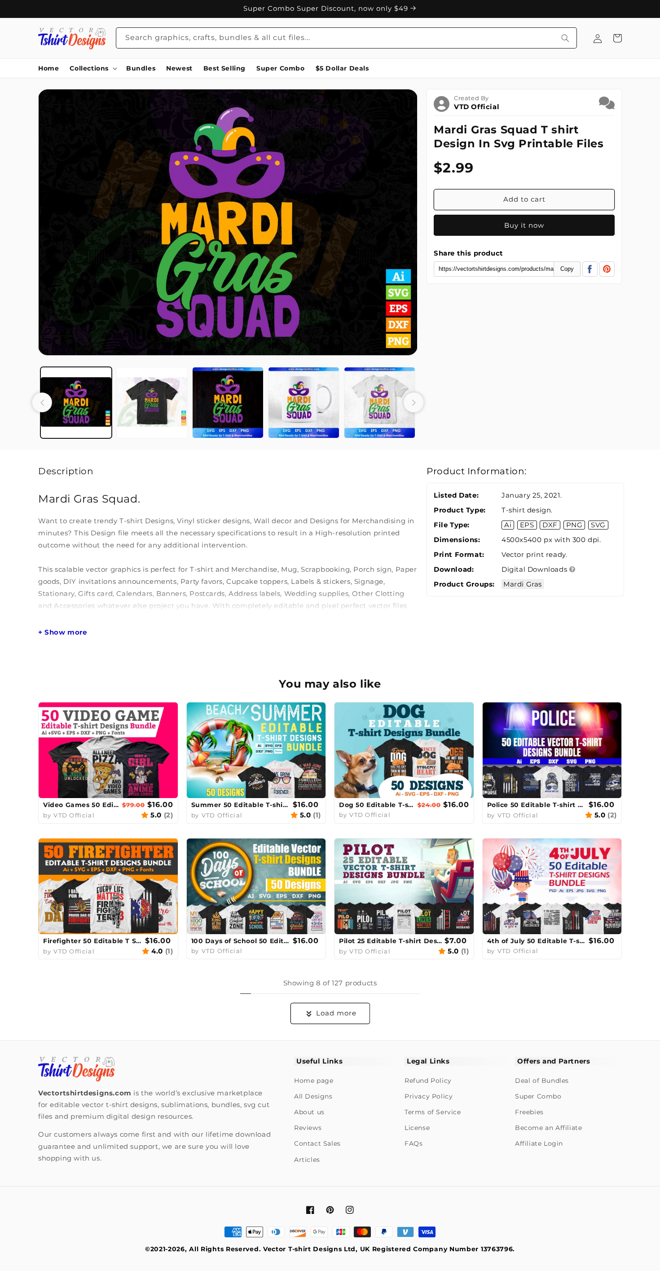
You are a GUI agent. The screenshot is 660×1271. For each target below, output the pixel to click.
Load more (336, 1013)
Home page (313, 1081)
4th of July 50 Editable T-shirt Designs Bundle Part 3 (537, 940)
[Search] (565, 38)
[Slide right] (413, 402)
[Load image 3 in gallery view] (228, 402)
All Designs (313, 1096)
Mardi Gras (522, 584)
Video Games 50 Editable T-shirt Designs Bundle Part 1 (81, 804)
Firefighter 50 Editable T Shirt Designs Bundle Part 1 (93, 940)
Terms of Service (433, 1112)
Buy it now (524, 225)
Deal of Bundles (542, 1081)
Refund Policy (428, 1081)
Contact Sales (317, 1143)
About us (309, 1112)
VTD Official (476, 106)
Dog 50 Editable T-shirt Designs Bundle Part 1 (377, 804)
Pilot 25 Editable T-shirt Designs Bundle (390, 940)
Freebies (529, 1112)
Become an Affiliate (548, 1128)
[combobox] (346, 38)
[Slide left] (42, 402)
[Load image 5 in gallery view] (379, 402)
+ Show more (62, 632)
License (417, 1128)
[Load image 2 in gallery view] (152, 402)
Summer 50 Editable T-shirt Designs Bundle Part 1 (241, 804)
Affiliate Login (539, 1143)
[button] (92, 68)
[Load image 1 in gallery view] (76, 402)
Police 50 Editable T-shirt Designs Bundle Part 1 (537, 804)
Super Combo (538, 1096)
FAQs (413, 1143)
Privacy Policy (429, 1096)
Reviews (307, 1128)
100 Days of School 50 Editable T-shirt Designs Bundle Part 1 (241, 940)
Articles (307, 1160)
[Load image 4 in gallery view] (303, 402)
